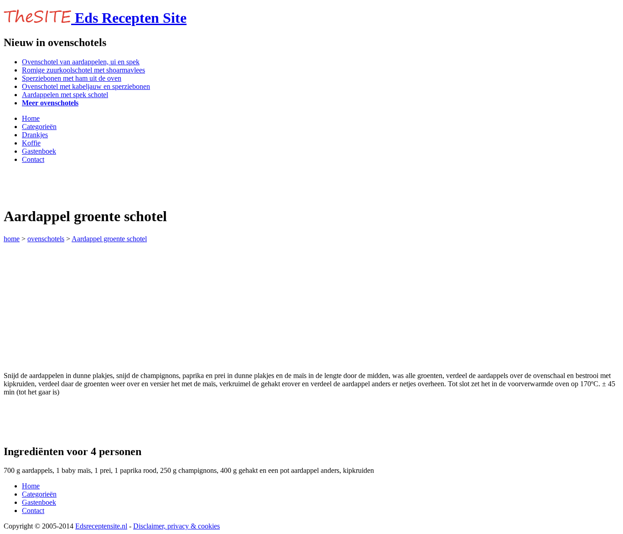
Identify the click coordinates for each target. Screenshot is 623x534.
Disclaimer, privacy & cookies (176, 526)
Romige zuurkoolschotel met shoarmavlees (83, 70)
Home (31, 118)
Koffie (31, 143)
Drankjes (35, 135)
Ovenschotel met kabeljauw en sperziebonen (86, 86)
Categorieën (39, 126)
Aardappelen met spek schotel (65, 95)
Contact (33, 159)
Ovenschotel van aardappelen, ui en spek (81, 62)
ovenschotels (45, 239)
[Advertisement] (110, 184)
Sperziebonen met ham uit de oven (71, 78)
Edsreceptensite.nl (101, 526)
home (12, 239)
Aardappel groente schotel (109, 239)
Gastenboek (39, 151)
